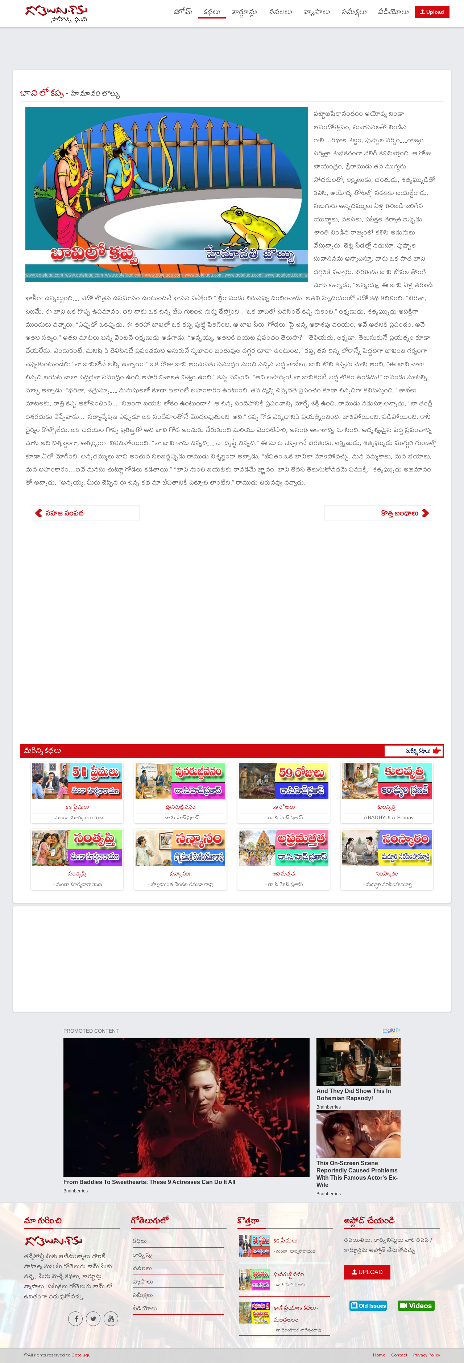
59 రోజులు (283, 807)
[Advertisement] (232, 47)
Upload (434, 12)
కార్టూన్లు (244, 12)
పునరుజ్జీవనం (180, 807)
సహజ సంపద (65, 513)
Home (379, 1354)
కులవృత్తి (387, 807)
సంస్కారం (387, 874)
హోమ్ (183, 12)
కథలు (212, 12)
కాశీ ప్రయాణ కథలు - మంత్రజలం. (295, 1314)
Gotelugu (81, 1354)
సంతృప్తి (77, 874)
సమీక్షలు (354, 12)
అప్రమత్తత (283, 874)
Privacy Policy (426, 1354)
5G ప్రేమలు (77, 807)
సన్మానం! (180, 874)
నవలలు (280, 12)
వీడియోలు (393, 12)
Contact (399, 1354)
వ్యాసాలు (316, 12)
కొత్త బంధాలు (399, 513)
